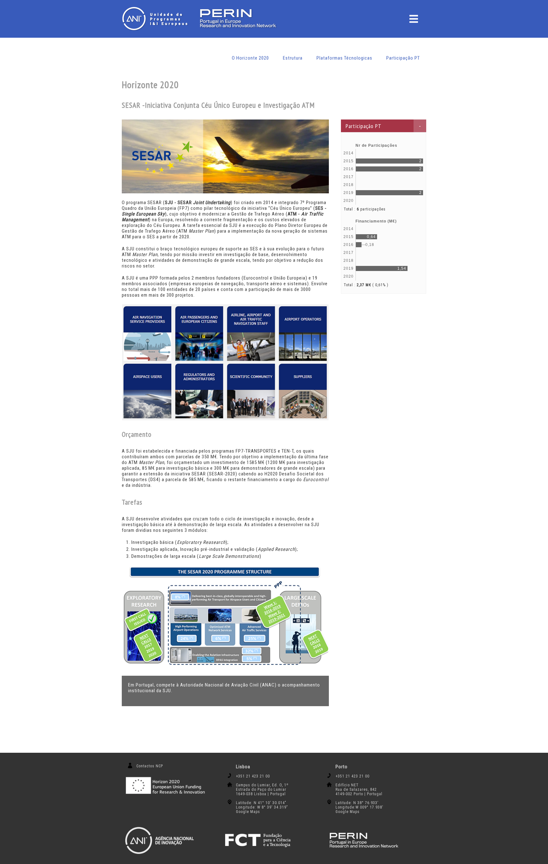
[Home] (157, 18)
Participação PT (403, 58)
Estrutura (293, 58)
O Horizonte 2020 (250, 58)
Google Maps (248, 811)
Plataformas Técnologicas (344, 58)
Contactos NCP (149, 766)
